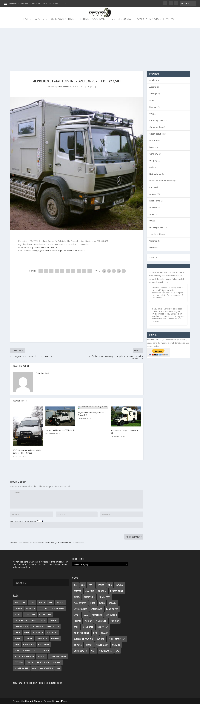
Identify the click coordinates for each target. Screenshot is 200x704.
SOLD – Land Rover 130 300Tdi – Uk (60, 430)
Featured (153, 140)
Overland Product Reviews (155, 19)
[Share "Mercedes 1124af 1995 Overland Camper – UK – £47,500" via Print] (89, 271)
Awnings (153, 93)
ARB (51, 602)
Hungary (153, 160)
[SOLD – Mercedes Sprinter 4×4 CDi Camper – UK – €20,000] (28, 426)
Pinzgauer (42, 638)
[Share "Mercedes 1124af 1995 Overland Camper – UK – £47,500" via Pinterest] (62, 271)
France (152, 147)
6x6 (23, 602)
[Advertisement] (100, 41)
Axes (151, 100)
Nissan (18, 638)
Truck (30, 662)
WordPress (61, 701)
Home (27, 19)
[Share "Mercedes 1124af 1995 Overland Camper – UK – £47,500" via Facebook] (40, 271)
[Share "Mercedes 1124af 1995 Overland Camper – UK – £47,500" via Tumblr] (57, 271)
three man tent (57, 656)
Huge (33, 620)
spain (152, 214)
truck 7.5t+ (43, 662)
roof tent (43, 644)
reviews (152, 194)
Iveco (43, 620)
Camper (18, 608)
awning (60, 602)
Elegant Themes (33, 701)
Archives (41, 19)
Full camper (21, 620)
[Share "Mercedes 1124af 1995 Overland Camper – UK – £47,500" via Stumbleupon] (78, 271)
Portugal (153, 187)
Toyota (19, 662)
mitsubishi (52, 632)
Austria (152, 87)
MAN (26, 632)
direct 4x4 (30, 614)
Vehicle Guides (121, 19)
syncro (41, 656)
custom (43, 608)
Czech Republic (156, 134)
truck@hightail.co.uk (40, 250)
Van (34, 668)
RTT (36, 650)
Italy (151, 167)
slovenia (153, 207)
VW (58, 668)
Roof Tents (154, 200)
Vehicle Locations (92, 19)
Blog (151, 113)
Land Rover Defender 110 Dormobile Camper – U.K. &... (42, 3)
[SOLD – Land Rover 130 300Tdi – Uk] (60, 416)
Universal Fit (21, 668)
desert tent (57, 608)
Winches (153, 241)
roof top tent (22, 650)
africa (42, 602)
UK (88, 86)
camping (30, 608)
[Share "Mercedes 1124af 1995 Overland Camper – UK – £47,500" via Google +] (51, 271)
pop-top (55, 638)
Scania (45, 650)
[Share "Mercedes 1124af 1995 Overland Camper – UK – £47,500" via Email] (84, 271)
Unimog (57, 662)
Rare (17, 644)
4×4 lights (154, 80)
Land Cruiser (21, 626)
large (17, 632)
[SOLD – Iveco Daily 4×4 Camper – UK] (126, 416)
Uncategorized (156, 227)
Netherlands (155, 174)
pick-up (29, 638)
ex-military (45, 614)
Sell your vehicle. (63, 19)
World (152, 247)
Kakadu (53, 620)
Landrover (37, 626)
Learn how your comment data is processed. (64, 542)
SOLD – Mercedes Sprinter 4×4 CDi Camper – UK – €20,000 (27, 451)
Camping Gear (156, 127)
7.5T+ (32, 602)
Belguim (153, 107)
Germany (153, 153)
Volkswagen (46, 668)
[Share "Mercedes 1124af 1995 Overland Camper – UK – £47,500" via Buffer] (73, 271)
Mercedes (38, 632)
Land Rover (53, 626)
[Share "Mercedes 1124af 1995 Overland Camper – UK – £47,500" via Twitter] (46, 271)
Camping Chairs (156, 120)
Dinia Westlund (64, 86)
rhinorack (28, 644)
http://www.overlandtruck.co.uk (43, 247)
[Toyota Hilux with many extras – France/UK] (93, 407)
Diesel (18, 614)
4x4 (16, 602)
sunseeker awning (24, 656)
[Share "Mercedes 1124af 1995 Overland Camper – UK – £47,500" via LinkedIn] (67, 271)
